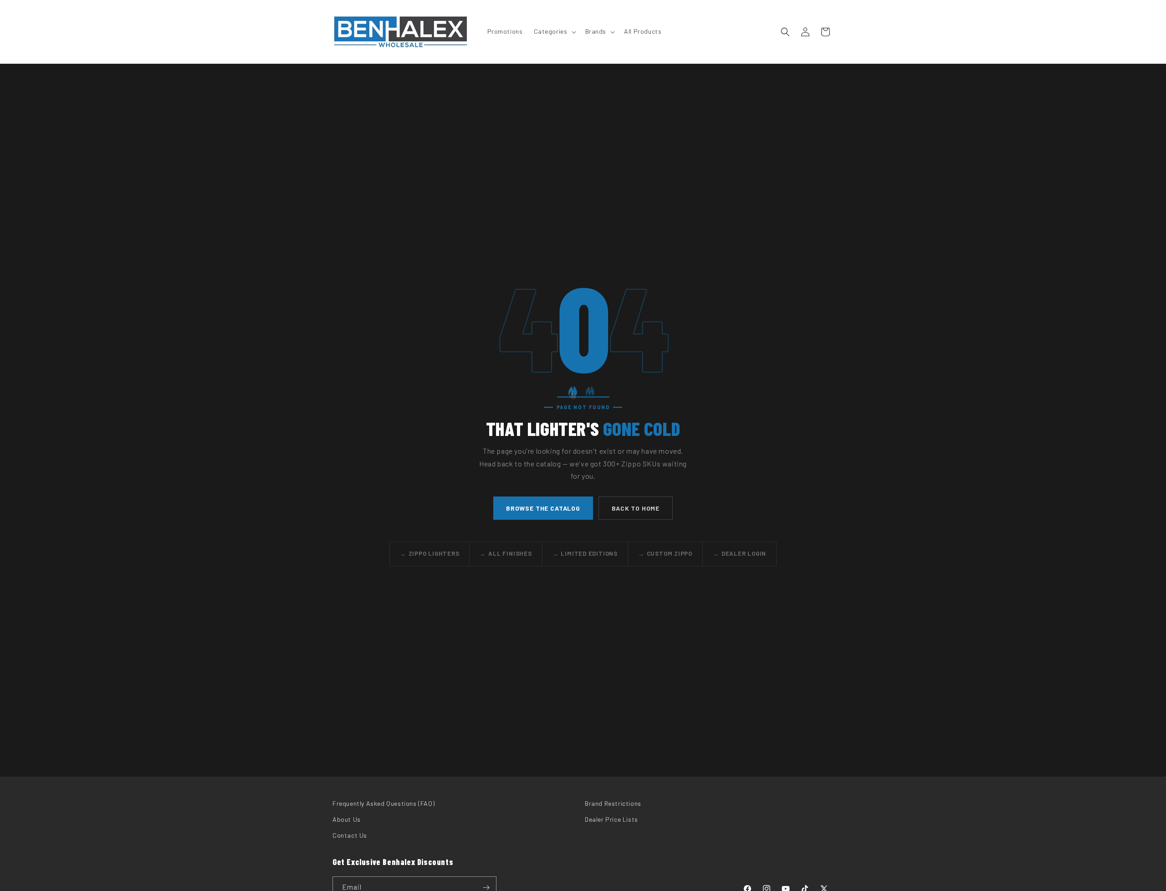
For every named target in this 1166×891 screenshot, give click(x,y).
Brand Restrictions (613, 803)
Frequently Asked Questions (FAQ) (383, 803)
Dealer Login (739, 553)
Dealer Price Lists (611, 819)
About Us (346, 819)
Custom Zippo (665, 553)
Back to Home (636, 508)
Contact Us (349, 835)
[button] (554, 31)
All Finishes (506, 553)
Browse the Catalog (543, 508)
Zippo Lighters (430, 553)
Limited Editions (585, 553)
